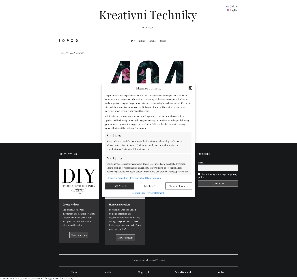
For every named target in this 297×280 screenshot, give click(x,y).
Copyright (143, 272)
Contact (221, 272)
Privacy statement (155, 192)
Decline (149, 186)
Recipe (162, 40)
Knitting (141, 40)
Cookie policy (138, 192)
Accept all (119, 186)
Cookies (107, 272)
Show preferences (178, 186)
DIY (133, 40)
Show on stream (79, 235)
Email (201, 162)
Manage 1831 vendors (118, 177)
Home (74, 272)
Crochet (152, 40)
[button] (190, 88)
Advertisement (183, 272)
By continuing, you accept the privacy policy (217, 176)
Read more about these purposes (145, 177)
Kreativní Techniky (148, 14)
